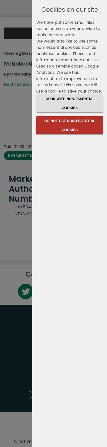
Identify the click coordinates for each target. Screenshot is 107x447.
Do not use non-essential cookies (69, 125)
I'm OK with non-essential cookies (70, 103)
